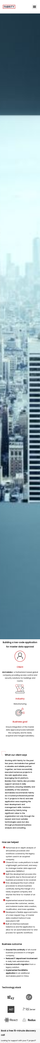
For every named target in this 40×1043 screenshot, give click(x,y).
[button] (34, 6)
